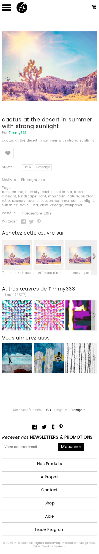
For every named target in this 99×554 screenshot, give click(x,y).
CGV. (37, 546)
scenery (19, 200)
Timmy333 (18, 133)
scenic (33, 200)
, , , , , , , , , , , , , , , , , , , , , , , (49, 199)
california (64, 192)
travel (25, 205)
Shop (50, 503)
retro (6, 200)
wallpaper (73, 205)
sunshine (10, 205)
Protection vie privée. (79, 543)
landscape (27, 196)
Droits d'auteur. (54, 546)
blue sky (32, 192)
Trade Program (49, 529)
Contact (49, 490)
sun (74, 200)
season (47, 200)
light (42, 196)
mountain (56, 196)
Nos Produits (49, 464)
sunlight (87, 200)
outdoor (88, 196)
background (12, 192)
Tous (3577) (16, 295)
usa (35, 205)
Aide (49, 516)
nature (73, 196)
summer (62, 200)
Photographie (33, 180)
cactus (48, 192)
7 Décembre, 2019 (36, 213)
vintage (56, 205)
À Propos (50, 477)
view (44, 205)
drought (9, 196)
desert (79, 192)
